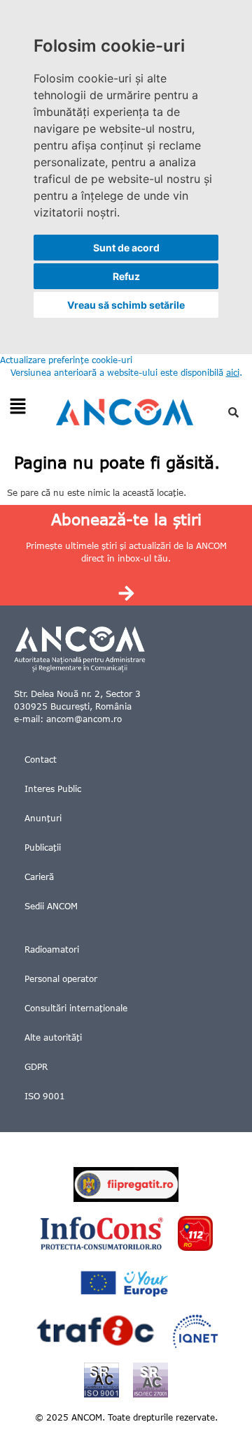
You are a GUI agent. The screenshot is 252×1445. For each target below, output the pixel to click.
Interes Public (52, 789)
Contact (40, 759)
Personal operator (60, 979)
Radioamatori (51, 949)
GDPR (36, 1067)
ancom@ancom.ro (84, 719)
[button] (17, 407)
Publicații (42, 847)
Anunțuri (43, 818)
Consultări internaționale (75, 1008)
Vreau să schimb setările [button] (126, 305)
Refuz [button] (126, 276)
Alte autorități (53, 1037)
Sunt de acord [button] (126, 248)
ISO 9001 (44, 1096)
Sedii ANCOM (51, 906)
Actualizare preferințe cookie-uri (66, 360)
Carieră (39, 877)
